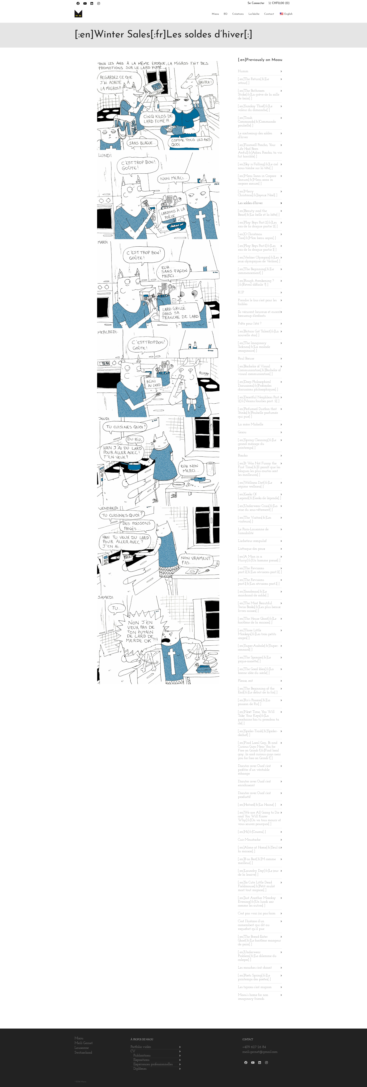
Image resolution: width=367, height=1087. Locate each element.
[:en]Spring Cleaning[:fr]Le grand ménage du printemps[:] (257, 444)
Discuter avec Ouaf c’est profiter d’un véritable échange (254, 769)
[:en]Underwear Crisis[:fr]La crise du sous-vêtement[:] (258, 508)
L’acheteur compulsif (252, 541)
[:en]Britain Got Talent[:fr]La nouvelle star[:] (258, 333)
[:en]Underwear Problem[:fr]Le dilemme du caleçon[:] (257, 956)
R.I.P (241, 292)
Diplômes (139, 1069)
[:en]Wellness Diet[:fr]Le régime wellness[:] (255, 484)
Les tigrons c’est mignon (255, 987)
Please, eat (245, 681)
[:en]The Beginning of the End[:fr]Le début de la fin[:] (257, 690)
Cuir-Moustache (249, 840)
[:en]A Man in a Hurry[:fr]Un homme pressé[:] (259, 558)
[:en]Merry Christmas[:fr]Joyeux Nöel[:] (257, 193)
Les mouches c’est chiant (255, 968)
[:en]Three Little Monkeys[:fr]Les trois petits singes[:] (257, 634)
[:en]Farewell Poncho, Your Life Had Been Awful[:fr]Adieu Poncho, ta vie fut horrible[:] (260, 150)
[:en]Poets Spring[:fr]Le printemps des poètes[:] (254, 977)
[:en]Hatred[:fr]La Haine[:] (257, 805)
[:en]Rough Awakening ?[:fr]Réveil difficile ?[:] (256, 283)
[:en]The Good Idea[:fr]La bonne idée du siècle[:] (256, 671)
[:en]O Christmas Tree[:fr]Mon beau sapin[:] (257, 236)
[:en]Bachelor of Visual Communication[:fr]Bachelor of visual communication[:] (259, 370)
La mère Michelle (250, 424)
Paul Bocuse (246, 358)
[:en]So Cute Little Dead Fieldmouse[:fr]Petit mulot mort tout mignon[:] (256, 886)
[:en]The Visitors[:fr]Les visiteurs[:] (254, 519)
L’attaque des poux (251, 549)
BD (225, 14)
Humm (243, 71)
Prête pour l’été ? (249, 323)
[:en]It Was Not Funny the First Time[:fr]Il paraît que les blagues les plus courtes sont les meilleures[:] (259, 469)
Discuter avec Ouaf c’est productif (254, 795)
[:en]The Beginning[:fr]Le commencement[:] (256, 271)
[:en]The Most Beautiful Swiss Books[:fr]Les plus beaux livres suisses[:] (259, 607)
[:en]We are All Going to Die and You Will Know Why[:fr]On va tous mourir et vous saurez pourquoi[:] (259, 818)
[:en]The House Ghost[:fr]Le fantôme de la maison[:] (257, 620)
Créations (238, 14)
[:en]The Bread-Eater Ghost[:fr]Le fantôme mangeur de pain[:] (259, 940)
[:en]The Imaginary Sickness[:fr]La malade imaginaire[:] (254, 347)
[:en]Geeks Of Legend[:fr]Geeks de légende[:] (259, 496)
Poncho (243, 455)
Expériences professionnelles (153, 1064)
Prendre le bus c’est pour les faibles (257, 302)
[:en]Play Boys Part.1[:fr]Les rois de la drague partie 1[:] (257, 248)
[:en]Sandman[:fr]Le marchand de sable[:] (253, 593)
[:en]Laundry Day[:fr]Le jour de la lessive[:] (258, 873)
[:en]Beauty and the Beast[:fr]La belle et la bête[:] (258, 213)
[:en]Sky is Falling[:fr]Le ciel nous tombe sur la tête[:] (258, 166)
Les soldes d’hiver (250, 203)
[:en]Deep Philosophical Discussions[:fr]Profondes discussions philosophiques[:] (258, 385)
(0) (281, 3)
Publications (141, 1055)
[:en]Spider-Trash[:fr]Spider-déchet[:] (258, 733)
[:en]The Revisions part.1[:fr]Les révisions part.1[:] (258, 582)
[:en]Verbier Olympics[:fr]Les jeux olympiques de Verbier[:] (259, 259)
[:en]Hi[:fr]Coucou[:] (252, 832)
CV (133, 1051)
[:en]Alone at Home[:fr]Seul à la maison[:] (259, 849)
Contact (269, 14)
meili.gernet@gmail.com (260, 1052)
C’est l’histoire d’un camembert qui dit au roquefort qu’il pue (254, 925)
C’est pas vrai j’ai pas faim (256, 913)
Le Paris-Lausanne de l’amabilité (253, 531)
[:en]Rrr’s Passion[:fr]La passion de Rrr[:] (254, 702)
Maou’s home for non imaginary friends (253, 997)
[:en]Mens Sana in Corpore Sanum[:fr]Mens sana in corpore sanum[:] (257, 179)
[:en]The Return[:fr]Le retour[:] (253, 81)
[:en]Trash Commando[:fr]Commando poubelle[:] (257, 121)
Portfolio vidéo (141, 1047)
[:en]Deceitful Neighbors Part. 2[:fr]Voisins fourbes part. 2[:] (259, 399)
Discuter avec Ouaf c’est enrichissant (254, 783)
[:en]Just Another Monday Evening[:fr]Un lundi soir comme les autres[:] (257, 901)
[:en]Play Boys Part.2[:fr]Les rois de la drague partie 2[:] (258, 224)
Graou (242, 432)
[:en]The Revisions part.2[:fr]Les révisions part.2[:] (260, 570)
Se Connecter (256, 3)
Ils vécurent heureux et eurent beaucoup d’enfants (259, 314)
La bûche (253, 14)
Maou (215, 14)
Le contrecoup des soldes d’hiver (255, 135)
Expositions (141, 1060)
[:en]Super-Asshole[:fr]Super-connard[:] (258, 648)
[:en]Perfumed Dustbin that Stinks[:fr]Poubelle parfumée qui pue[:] (258, 412)
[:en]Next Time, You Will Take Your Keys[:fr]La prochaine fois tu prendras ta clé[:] (258, 717)
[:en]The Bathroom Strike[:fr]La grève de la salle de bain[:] (258, 94)
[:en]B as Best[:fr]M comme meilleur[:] (257, 861)
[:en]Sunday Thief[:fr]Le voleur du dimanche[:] (255, 108)
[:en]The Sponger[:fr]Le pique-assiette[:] (254, 659)
